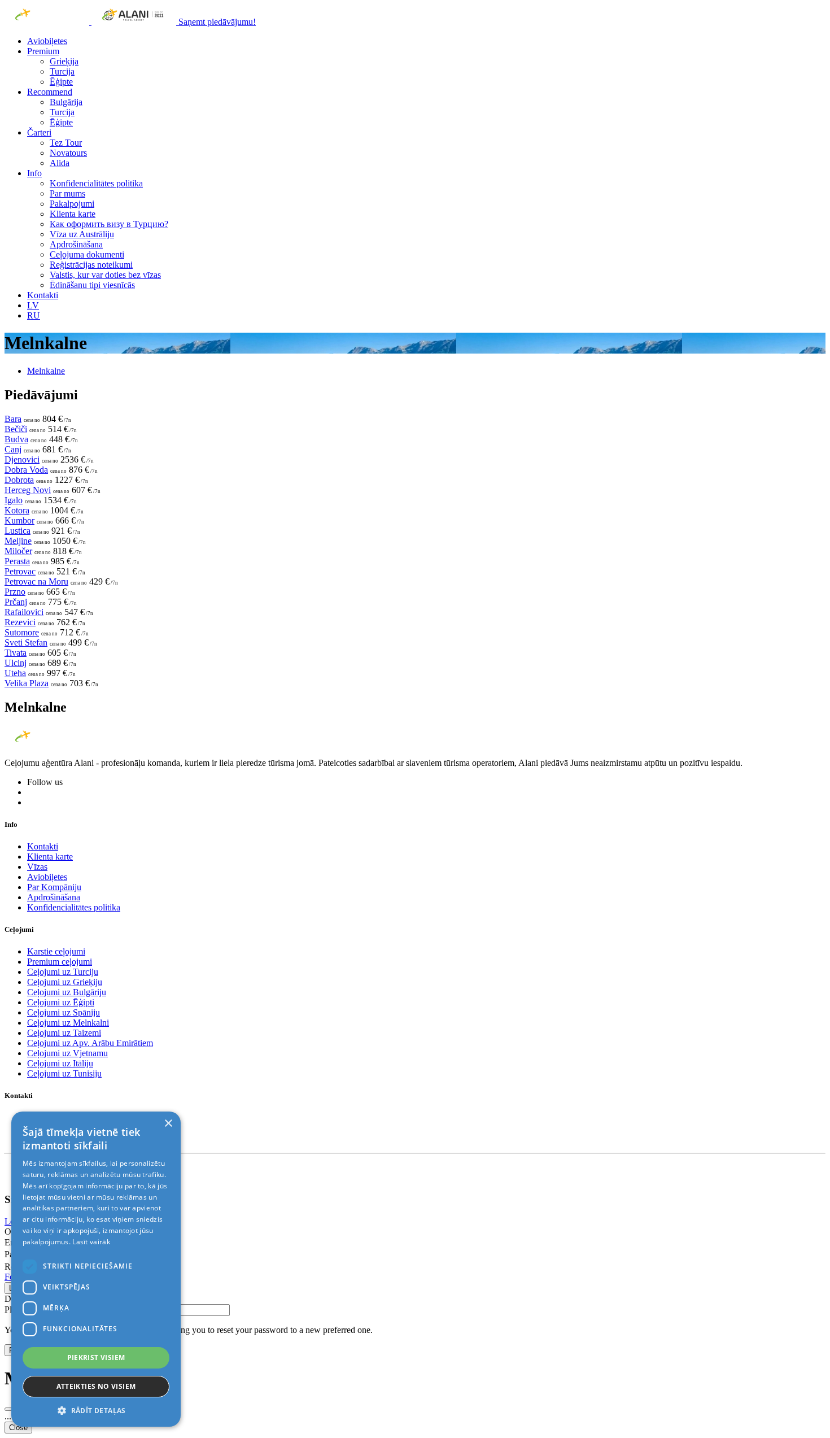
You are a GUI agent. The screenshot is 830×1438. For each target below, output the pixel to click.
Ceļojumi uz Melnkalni (68, 1022)
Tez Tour (66, 142)
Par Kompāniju (54, 887)
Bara (13, 419)
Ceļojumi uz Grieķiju (64, 982)
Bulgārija (66, 102)
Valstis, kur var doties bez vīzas (105, 275)
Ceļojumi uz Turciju (62, 972)
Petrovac (20, 571)
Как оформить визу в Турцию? (109, 224)
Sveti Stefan (26, 642)
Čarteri (39, 132)
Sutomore (22, 632)
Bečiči (16, 429)
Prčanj (16, 602)
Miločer (18, 551)
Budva (16, 439)
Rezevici (20, 622)
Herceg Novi (28, 490)
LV (33, 305)
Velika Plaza (27, 683)
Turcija (62, 71)
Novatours (68, 153)
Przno (15, 591)
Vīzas (37, 866)
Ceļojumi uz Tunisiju (64, 1073)
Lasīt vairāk (91, 1242)
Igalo (14, 500)
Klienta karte (72, 214)
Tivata (16, 652)
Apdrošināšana (76, 244)
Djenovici (22, 459)
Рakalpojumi (72, 203)
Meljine (18, 541)
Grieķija (64, 61)
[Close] (9, 1409)
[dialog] (96, 1269)
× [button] (168, 1123)
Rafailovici (24, 612)
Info (34, 173)
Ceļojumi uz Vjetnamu (67, 1053)
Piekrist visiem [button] (96, 1357)
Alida (59, 163)
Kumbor (19, 520)
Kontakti (42, 295)
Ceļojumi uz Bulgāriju (66, 992)
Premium (43, 51)
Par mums (67, 193)
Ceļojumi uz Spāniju (63, 1012)
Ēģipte (61, 81)
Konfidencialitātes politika (96, 183)
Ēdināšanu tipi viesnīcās (92, 285)
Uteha (15, 673)
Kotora (17, 510)
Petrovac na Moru (36, 581)
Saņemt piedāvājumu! (217, 22)
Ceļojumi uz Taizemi (64, 1033)
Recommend (49, 92)
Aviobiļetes (47, 41)
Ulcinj (16, 663)
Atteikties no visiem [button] (96, 1386)
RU (33, 315)
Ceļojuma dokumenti (87, 254)
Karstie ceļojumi (56, 951)
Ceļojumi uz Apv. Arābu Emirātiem (90, 1043)
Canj (13, 449)
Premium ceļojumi (59, 961)
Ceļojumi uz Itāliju (60, 1063)
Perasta (17, 561)
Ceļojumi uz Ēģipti (60, 1002)
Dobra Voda (26, 469)
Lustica (17, 530)
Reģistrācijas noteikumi (91, 264)
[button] (96, 1410)
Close (18, 1427)
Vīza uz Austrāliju (82, 234)
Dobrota (19, 480)
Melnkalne (46, 371)
